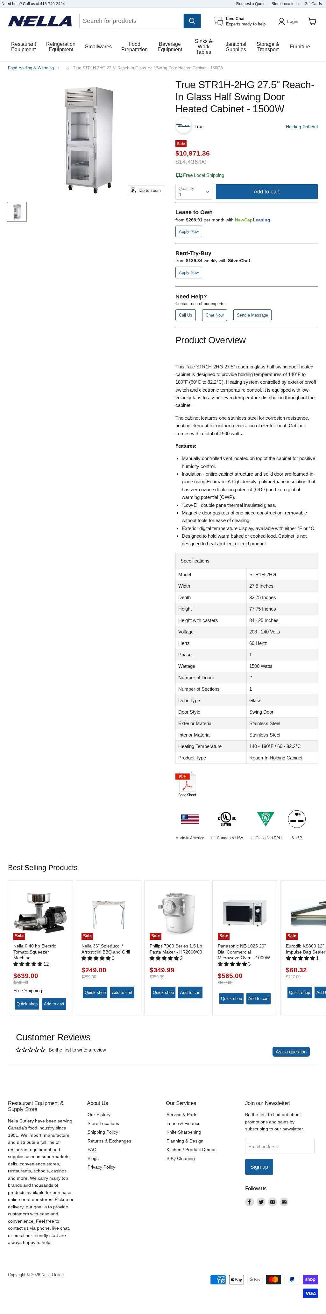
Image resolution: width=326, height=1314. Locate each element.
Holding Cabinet (302, 126)
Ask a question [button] (291, 1051)
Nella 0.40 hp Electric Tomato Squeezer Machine (34, 951)
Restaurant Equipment (23, 46)
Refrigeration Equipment (60, 46)
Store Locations (285, 4)
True (199, 126)
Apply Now (189, 231)
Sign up (259, 1167)
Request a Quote (251, 4)
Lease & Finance (184, 1123)
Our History (99, 1114)
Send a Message (252, 315)
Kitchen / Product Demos (191, 1149)
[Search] (192, 21)
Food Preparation (134, 46)
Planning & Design (185, 1140)
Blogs (93, 1158)
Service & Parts (182, 1114)
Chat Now (214, 315)
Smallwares (98, 46)
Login (292, 21)
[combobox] (131, 21)
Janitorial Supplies (236, 46)
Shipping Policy (103, 1132)
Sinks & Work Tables (203, 46)
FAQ (92, 1149)
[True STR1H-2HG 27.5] (16, 211)
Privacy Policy (101, 1167)
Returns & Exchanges (109, 1140)
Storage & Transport (268, 46)
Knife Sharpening (184, 1132)
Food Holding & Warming (31, 68)
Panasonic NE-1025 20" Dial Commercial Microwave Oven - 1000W (244, 951)
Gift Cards (313, 4)
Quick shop (27, 1004)
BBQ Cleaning (181, 1158)
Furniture (300, 46)
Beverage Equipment (170, 46)
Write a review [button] (251, 1051)
